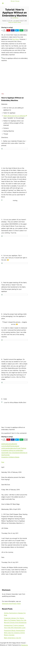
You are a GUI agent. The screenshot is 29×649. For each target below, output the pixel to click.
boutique (9, 444)
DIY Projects (14, 22)
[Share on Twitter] (17, 30)
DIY (10, 446)
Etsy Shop (15, 39)
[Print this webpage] (26, 30)
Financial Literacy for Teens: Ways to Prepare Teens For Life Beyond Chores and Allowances (15, 620)
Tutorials (7, 455)
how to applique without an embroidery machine (13, 450)
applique (4, 444)
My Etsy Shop (11, 452)
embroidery (10, 448)
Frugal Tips (19, 448)
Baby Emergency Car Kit (12, 638)
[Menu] (3, 3)
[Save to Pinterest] (8, 30)
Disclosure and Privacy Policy (11, 603)
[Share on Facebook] (13, 30)
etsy (15, 448)
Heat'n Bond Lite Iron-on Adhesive (14, 116)
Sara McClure (15, 17)
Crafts (9, 22)
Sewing (19, 22)
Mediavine (24, 645)
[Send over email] (21, 30)
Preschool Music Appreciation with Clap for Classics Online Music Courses (14, 633)
